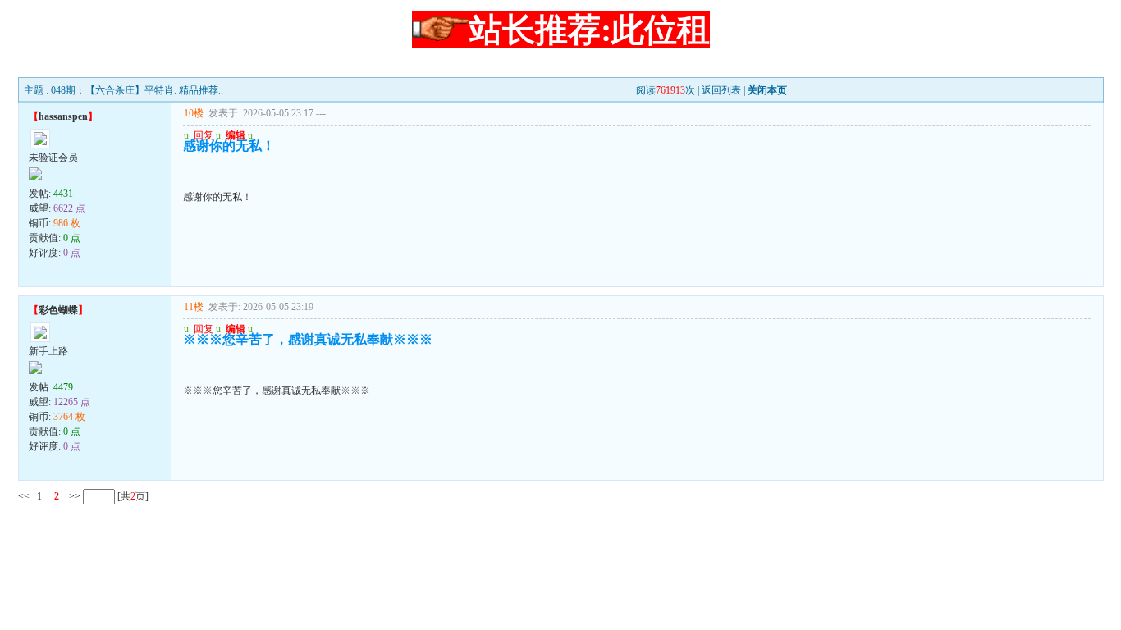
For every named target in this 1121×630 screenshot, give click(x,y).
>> (73, 496)
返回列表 (721, 90)
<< (24, 496)
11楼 (194, 307)
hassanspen (63, 116)
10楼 (194, 113)
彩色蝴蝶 (58, 310)
